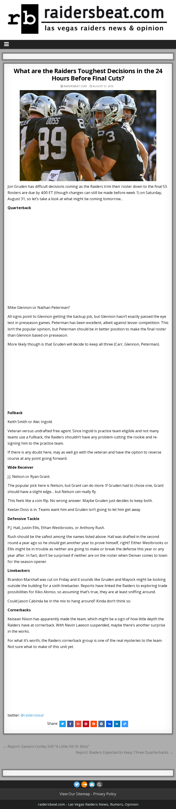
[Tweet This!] (62, 724)
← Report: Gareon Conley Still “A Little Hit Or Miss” (46, 746)
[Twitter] (77, 784)
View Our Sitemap (75, 793)
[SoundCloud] (84, 784)
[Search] (99, 784)
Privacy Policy (104, 793)
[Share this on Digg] (109, 724)
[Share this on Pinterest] (86, 724)
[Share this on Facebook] (70, 724)
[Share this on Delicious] (125, 724)
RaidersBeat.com (75, 86)
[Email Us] (92, 784)
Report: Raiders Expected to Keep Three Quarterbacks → (124, 752)
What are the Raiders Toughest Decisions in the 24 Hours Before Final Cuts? (88, 74)
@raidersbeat (32, 715)
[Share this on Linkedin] (117, 724)
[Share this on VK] (101, 724)
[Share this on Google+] (78, 724)
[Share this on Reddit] (94, 724)
